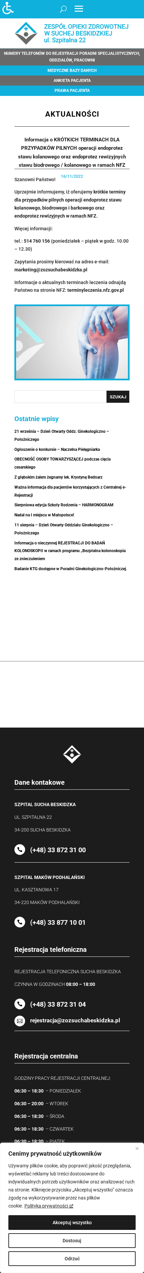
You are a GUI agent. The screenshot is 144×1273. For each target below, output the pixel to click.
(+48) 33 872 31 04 (58, 1004)
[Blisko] (137, 1148)
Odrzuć (72, 1258)
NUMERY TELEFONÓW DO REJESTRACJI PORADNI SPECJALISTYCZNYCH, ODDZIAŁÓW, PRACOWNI (72, 56)
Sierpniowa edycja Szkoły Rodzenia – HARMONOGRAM (64, 505)
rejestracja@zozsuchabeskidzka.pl (75, 1020)
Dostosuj (72, 1240)
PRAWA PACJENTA (72, 90)
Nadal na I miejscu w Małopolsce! (44, 515)
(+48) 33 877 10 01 (58, 922)
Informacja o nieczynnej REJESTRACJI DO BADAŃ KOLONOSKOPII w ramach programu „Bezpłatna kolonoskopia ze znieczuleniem (70, 551)
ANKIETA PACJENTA (72, 80)
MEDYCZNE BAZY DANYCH (72, 70)
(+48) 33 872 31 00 (58, 850)
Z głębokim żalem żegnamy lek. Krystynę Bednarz (58, 477)
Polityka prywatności (46, 1205)
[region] (72, 1208)
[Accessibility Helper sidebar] (8, 8)
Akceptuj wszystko (72, 1222)
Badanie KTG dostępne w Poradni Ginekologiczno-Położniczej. (70, 568)
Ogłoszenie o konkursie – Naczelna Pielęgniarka (57, 449)
